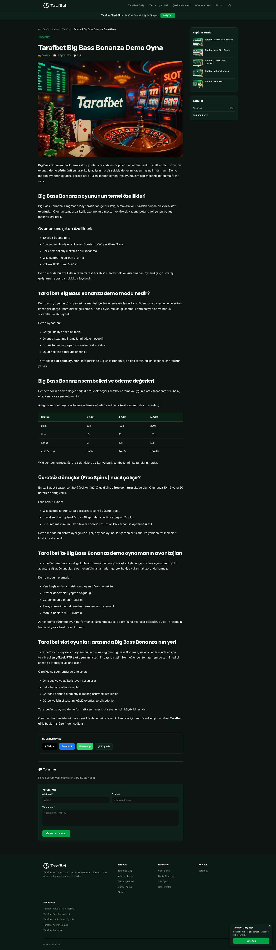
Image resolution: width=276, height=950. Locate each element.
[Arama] (230, 5)
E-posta (116, 794)
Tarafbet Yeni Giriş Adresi (56, 914)
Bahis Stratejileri (166, 876)
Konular (55, 29)
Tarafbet (66, 29)
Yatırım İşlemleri (158, 5)
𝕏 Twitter (50, 746)
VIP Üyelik (163, 881)
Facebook (67, 746)
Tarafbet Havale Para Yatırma (58, 908)
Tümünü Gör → (200, 115)
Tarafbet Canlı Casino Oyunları (59, 919)
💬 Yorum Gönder (56, 833)
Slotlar (219, 5)
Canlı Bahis (164, 870)
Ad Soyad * (47, 794)
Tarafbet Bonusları (53, 930)
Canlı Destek (164, 886)
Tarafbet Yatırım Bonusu (55, 924)
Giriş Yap (167, 15)
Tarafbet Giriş (136, 5)
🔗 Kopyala (104, 746)
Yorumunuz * (48, 807)
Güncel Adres (203, 5)
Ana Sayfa (43, 29)
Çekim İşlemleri (181, 5)
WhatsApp (85, 746)
